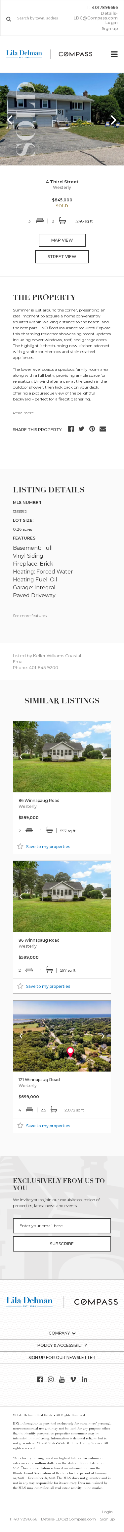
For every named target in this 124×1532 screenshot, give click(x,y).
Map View (62, 240)
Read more (23, 412)
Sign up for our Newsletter (62, 1357)
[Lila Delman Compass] (54, 54)
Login (111, 22)
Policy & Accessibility (62, 1345)
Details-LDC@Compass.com (96, 15)
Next (114, 119)
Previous (10, 119)
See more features (30, 615)
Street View (62, 256)
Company (59, 1333)
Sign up (110, 28)
